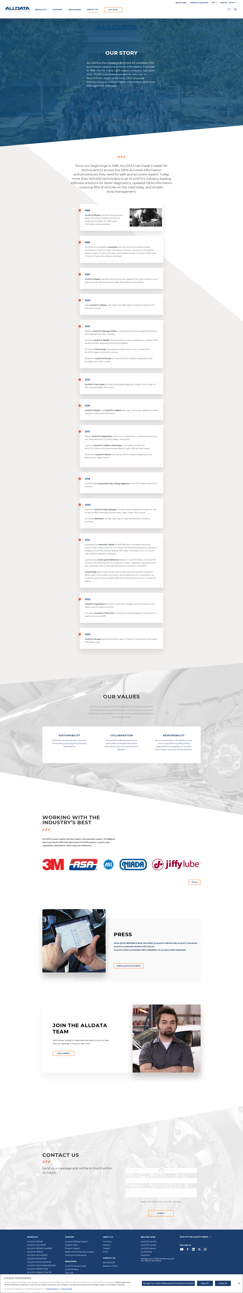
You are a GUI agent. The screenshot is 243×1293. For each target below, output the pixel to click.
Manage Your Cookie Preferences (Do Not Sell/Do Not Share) (157, 1260)
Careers (106, 1249)
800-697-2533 (109, 1263)
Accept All (223, 1283)
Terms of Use (67, 1289)
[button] (229, 9)
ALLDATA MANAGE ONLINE (39, 1272)
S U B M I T (161, 1213)
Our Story (107, 1242)
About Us (92, 9)
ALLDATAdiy (146, 1252)
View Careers (63, 1053)
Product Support (72, 1249)
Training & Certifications (75, 1255)
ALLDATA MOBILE (35, 1252)
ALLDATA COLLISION (36, 1245)
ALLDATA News (72, 1270)
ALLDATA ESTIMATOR (36, 1259)
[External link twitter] (200, 1250)
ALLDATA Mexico (148, 1249)
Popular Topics (71, 1245)
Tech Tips (69, 1273)
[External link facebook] (188, 1250)
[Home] (17, 9)
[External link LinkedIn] (194, 1250)
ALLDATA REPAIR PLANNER (39, 1249)
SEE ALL (194, 882)
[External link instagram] (205, 1250)
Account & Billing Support (76, 1242)
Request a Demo (110, 1266)
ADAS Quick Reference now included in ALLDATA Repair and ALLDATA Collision (155, 943)
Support (58, 9)
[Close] (239, 1283)
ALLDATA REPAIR (35, 1242)
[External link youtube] (182, 1250)
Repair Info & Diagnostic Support (79, 1252)
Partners (107, 1245)
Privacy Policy (52, 1289)
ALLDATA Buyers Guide (75, 1266)
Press (105, 1252)
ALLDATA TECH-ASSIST (37, 1255)
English (223, 3)
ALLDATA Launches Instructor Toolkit (134, 946)
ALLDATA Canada (148, 1242)
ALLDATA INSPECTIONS (37, 1269)
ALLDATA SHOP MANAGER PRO (41, 1266)
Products (41, 9)
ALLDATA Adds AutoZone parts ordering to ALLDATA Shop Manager (150, 950)
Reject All (205, 1283)
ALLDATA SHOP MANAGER (39, 1262)
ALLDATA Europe (148, 1245)
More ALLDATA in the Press (128, 966)
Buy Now (113, 10)
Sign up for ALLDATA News (194, 1237)
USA (213, 3)
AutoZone (145, 1255)
